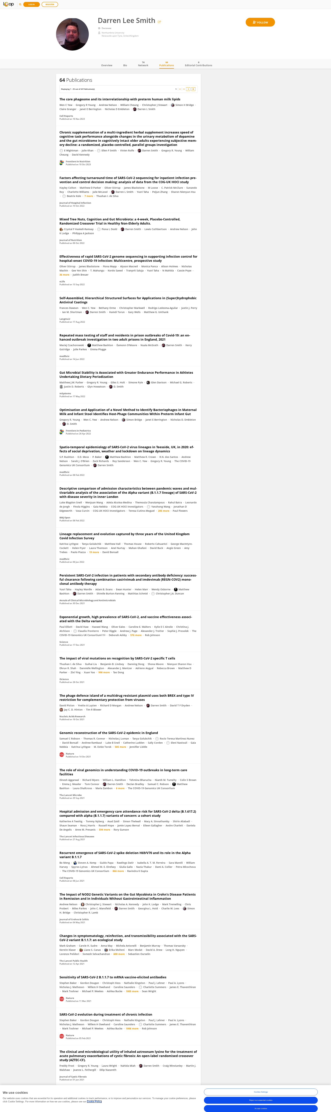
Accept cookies (261, 1108)
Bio (125, 65)
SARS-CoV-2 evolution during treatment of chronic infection (105, 1014)
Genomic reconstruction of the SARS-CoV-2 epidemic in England (108, 733)
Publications (166, 64)
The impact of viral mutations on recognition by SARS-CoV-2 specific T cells (117, 658)
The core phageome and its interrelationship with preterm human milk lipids (119, 99)
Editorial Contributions (198, 64)
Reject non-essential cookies (261, 1100)
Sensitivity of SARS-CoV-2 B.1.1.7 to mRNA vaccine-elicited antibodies (112, 977)
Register (50, 4)
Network (143, 64)
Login (31, 4)
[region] (165, 1098)
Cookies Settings (261, 1092)
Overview (106, 65)
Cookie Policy (94, 1101)
